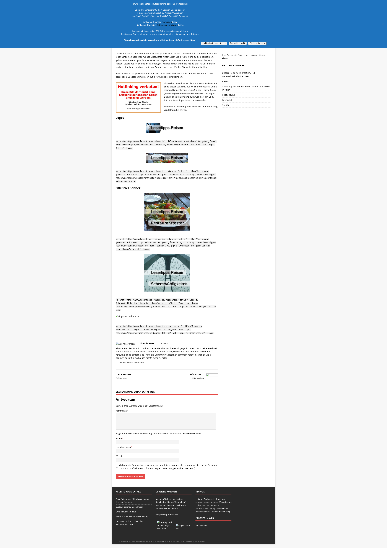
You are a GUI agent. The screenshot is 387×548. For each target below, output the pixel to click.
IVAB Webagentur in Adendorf (193, 541)
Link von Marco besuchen (131, 362)
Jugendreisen (137, 506)
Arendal (226, 104)
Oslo (131, 524)
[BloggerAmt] (183, 528)
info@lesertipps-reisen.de (167, 514)
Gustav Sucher (122, 506)
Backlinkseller (201, 525)
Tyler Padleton (122, 499)
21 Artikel (163, 343)
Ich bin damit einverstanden (214, 43)
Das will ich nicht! (238, 43)
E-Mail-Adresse (123, 447)
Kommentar (122, 410)
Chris (118, 511)
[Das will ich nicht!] (383, 23)
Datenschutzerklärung (140, 433)
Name (119, 438)
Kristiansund (228, 94)
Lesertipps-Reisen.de (139, 541)
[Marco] (125, 343)
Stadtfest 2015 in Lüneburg (136, 516)
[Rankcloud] (165, 528)
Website (120, 456)
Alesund (226, 81)
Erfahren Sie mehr (257, 43)
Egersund (227, 99)
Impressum (166, 22)
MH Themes (174, 541)
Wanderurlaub (129, 511)
